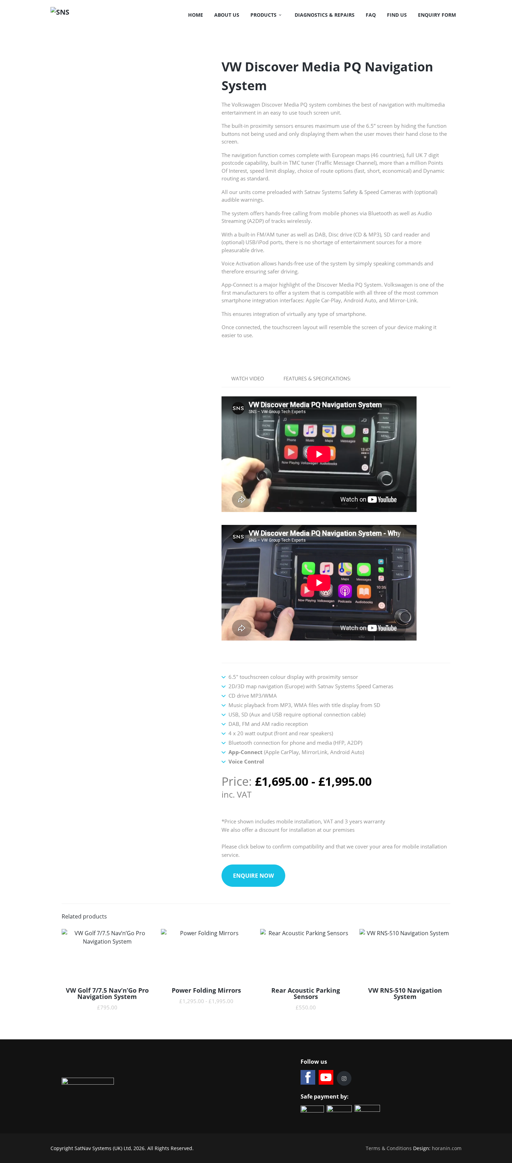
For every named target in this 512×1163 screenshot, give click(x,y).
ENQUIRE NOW (253, 875)
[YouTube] (326, 1077)
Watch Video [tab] (247, 378)
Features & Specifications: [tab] (317, 378)
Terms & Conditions (389, 1148)
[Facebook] (308, 1077)
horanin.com (446, 1148)
